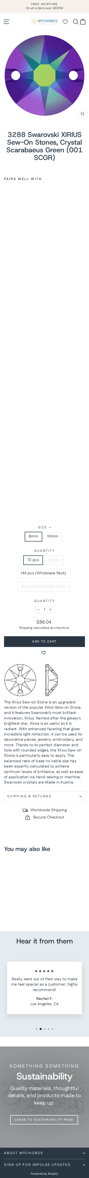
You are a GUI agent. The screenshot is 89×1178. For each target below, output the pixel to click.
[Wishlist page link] (67, 21)
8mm (33, 536)
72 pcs (33, 560)
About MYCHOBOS (23, 1153)
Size (44, 527)
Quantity (44, 551)
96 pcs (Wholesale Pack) (43, 586)
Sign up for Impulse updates (37, 1164)
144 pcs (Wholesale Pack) (43, 573)
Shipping (25, 627)
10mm (52, 536)
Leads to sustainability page (44, 1120)
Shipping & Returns (29, 796)
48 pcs (54, 560)
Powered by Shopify (44, 1174)
